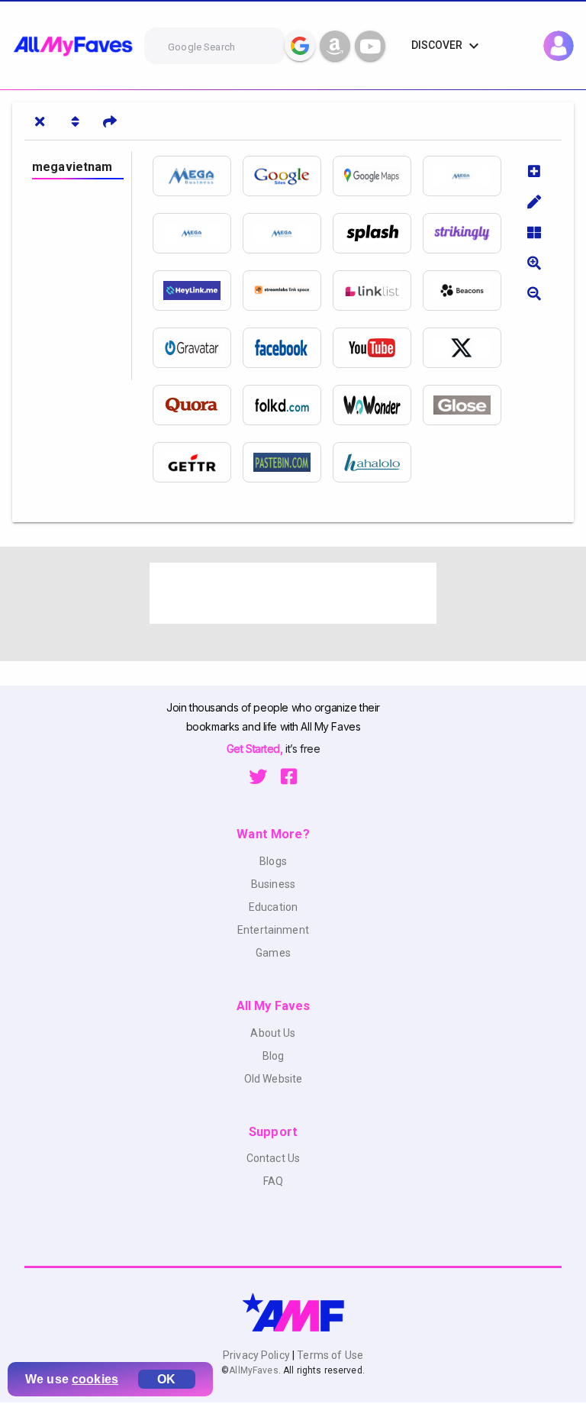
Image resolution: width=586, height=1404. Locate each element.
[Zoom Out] (534, 293)
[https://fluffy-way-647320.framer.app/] (288, 233)
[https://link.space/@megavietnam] (288, 290)
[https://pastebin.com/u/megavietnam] (288, 462)
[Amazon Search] (335, 46)
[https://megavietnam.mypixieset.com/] (198, 233)
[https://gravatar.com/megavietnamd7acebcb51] (198, 348)
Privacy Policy (257, 1355)
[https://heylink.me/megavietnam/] (198, 290)
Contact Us (273, 1158)
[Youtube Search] (370, 46)
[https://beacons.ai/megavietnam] (468, 290)
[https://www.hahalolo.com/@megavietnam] (378, 462)
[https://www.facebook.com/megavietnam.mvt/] (288, 348)
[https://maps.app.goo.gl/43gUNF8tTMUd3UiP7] (378, 176)
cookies (95, 1379)
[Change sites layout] (534, 232)
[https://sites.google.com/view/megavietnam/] (288, 176)
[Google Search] (300, 46)
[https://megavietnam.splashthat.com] (378, 233)
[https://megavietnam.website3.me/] (468, 176)
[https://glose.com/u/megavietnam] (468, 405)
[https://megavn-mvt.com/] (198, 176)
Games (273, 953)
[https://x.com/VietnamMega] (468, 348)
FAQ (273, 1181)
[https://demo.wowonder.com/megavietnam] (378, 405)
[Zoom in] (534, 262)
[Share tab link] (110, 121)
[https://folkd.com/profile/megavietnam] (288, 405)
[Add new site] (534, 171)
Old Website (273, 1079)
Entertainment (273, 930)
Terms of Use (329, 1355)
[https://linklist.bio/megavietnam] (378, 290)
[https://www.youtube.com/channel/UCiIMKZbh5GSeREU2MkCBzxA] (378, 348)
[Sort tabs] (75, 121)
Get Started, (256, 748)
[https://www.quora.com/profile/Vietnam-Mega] (198, 405)
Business (273, 884)
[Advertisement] (293, 593)
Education (273, 907)
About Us (272, 1033)
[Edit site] (534, 201)
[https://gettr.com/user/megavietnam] (198, 462)
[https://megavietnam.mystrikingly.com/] (468, 233)
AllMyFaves (253, 1370)
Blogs (273, 861)
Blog (273, 1056)
